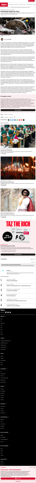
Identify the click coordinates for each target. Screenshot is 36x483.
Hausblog (2, 358)
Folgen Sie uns (3, 312)
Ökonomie (8, 7)
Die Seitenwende (3, 360)
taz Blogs (2, 435)
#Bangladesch (6, 114)
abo (1, 371)
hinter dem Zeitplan (21, 68)
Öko (5, 7)
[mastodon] (6, 312)
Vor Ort (2, 421)
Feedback (2, 461)
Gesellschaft (2, 323)
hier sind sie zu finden (29, 265)
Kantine (2, 450)
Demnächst (2, 419)
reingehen (2, 399)
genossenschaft (3, 373)
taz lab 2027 (2, 428)
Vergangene (2, 426)
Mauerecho (2, 395)
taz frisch (2, 408)
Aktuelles (2, 356)
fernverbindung (3, 391)
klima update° (3, 393)
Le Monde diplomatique (4, 439)
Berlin (1, 329)
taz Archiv (2, 441)
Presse (2, 364)
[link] (13, 4)
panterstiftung (3, 380)
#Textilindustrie (11, 114)
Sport (1, 327)
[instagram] (10, 312)
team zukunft (3, 406)
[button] (35, 1)
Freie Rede (2, 397)
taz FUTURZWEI (3, 437)
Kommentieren (6, 117)
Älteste (34, 259)
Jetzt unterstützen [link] (18, 110)
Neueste (31, 259)
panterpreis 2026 (3, 382)
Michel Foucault (3, 349)
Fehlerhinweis (11, 117)
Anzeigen (2, 455)
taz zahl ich (2, 375)
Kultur (1, 325)
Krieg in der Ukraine (3, 347)
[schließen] (34, 467)
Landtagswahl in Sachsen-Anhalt (5, 340)
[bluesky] (8, 312)
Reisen (2, 448)
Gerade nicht (31, 467)
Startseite (2, 7)
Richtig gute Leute (3, 345)
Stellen (2, 362)
